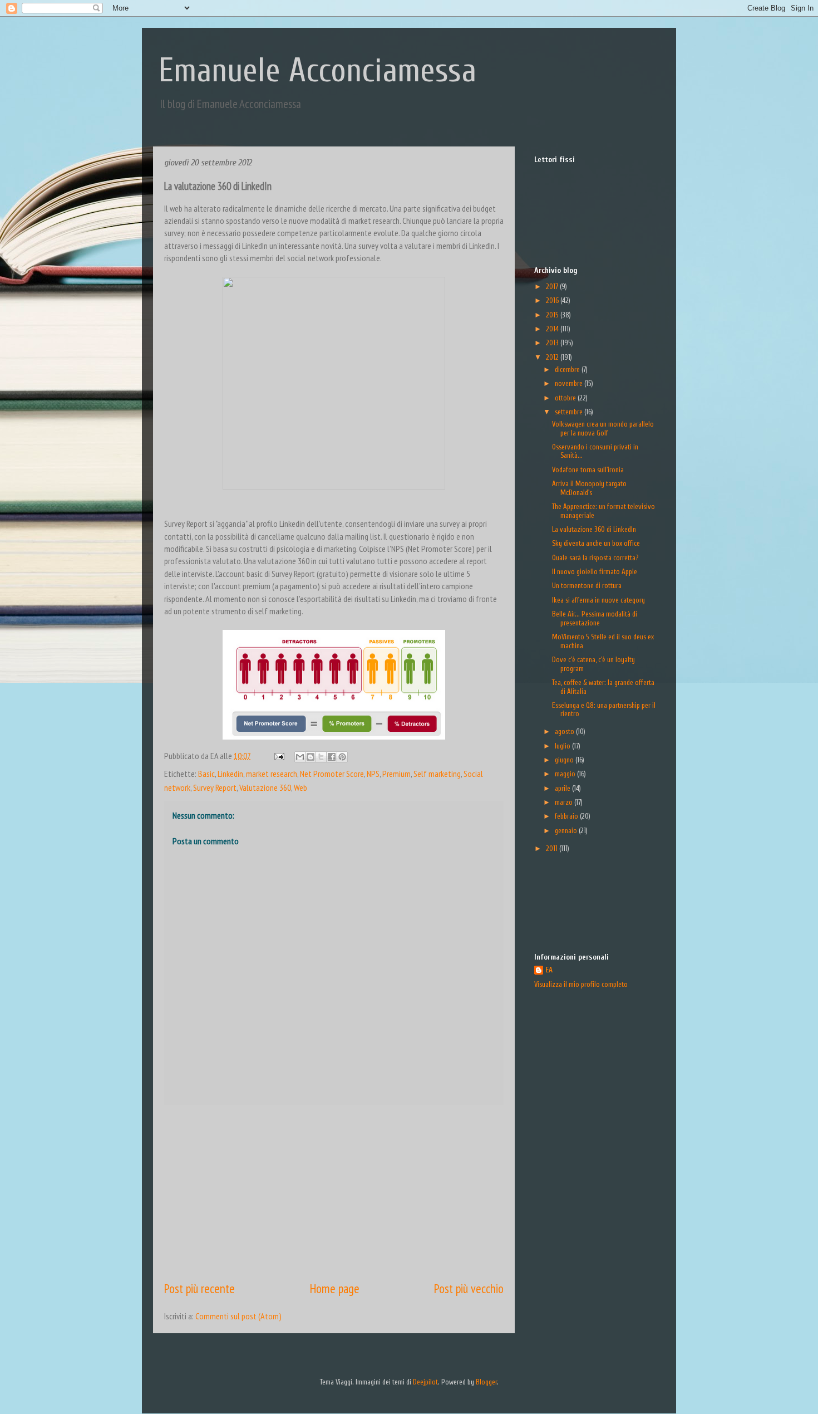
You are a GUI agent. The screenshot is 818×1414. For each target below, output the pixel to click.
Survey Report (214, 787)
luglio (563, 746)
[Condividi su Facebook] (331, 756)
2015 (553, 315)
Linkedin (230, 773)
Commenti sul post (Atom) (238, 1316)
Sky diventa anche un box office (596, 543)
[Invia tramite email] (299, 756)
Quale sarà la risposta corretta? (595, 558)
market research (271, 773)
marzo (564, 802)
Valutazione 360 (265, 787)
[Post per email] (278, 755)
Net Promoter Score (332, 773)
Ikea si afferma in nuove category (598, 600)
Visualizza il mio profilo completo (581, 984)
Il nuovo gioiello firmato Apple (594, 571)
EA (549, 970)
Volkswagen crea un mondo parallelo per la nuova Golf (603, 428)
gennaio (567, 830)
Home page (334, 1288)
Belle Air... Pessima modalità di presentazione (594, 618)
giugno (565, 760)
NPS (373, 773)
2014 (553, 329)
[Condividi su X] (321, 756)
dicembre (568, 369)
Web (300, 787)
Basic (206, 773)
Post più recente (199, 1288)
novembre (569, 383)
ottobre (566, 398)
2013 (553, 343)
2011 (552, 848)
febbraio (567, 816)
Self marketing (437, 773)
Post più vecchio (469, 1288)
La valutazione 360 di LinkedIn (594, 529)
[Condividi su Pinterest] (342, 756)
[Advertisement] (333, 1192)
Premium (396, 773)
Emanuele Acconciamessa (317, 70)
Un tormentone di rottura (587, 585)
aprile (563, 788)
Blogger (486, 1382)
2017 (553, 286)
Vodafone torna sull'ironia (588, 470)
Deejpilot (425, 1382)
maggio (566, 774)
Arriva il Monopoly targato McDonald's (589, 488)
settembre (569, 412)
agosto (565, 731)
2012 (553, 357)
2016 (553, 300)
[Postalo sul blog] (310, 756)
